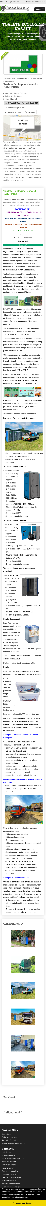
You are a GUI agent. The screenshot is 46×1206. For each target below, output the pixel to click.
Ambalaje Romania (9, 1165)
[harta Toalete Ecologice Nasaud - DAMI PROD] (22, 127)
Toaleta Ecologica (14, 33)
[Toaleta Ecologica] (14, 8)
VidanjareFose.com (9, 1162)
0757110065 (14, 102)
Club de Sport (7, 1152)
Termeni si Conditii (9, 1140)
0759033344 (32, 102)
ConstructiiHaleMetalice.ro (12, 1177)
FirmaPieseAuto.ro (9, 1155)
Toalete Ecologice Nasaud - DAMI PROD (20, 192)
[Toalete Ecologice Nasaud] (23, 64)
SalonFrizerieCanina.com (11, 1187)
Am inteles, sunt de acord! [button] (23, 1203)
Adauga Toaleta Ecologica (36, 2)
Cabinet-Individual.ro (10, 1171)
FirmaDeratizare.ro (9, 1180)
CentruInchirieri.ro (9, 1174)
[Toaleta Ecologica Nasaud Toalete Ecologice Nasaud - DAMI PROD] (23, 939)
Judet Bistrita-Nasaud (14, 36)
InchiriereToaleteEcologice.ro (13, 1158)
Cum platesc (6, 1134)
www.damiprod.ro (14, 112)
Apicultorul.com (8, 1168)
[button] (39, 9)
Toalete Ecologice (31, 33)
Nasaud (29, 36)
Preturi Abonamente (9, 1137)
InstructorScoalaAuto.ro (11, 1184)
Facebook (31, 112)
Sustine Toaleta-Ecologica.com (13, 1143)
